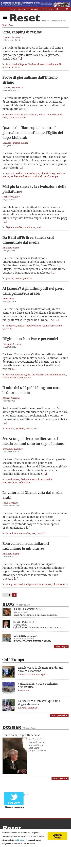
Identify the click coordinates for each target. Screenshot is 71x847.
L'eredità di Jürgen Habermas (21, 735)
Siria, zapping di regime (22, 32)
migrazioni (32, 584)
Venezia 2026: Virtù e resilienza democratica (38, 685)
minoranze (45, 584)
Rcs (35, 428)
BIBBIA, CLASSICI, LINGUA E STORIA (33, 641)
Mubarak (37, 176)
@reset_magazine (14, 807)
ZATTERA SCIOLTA (25, 635)
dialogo (25, 479)
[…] (20, 58)
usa (33, 533)
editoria (10, 428)
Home (13, 9)
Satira (27, 377)
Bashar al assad (37, 64)
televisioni (25, 482)
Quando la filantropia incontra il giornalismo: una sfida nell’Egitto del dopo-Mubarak (32, 132)
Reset (4, 25)
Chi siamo (34, 9)
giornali (20, 428)
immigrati (11, 584)
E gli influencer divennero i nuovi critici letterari (37, 627)
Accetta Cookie (57, 836)
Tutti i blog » (61, 646)
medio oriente (54, 114)
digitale (10, 227)
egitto (9, 173)
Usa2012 (41, 533)
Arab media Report (16, 64)
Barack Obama (14, 533)
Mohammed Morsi (21, 176)
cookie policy (19, 840)
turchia (22, 117)
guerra (9, 278)
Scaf (46, 176)
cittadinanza (12, 479)
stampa (13, 117)
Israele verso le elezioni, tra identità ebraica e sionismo (40, 669)
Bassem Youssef (14, 374)
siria (14, 67)
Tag (10, 25)
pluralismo (59, 584)
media (50, 64)
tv (19, 67)
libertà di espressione (53, 173)
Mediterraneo (10, 482)
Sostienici (47, 9)
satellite (27, 227)
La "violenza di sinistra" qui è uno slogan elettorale (39, 702)
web (39, 227)
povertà (27, 278)
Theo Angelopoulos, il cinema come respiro (36, 615)
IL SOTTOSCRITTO (24, 622)
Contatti (22, 9)
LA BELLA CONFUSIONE (29, 609)
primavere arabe (52, 325)
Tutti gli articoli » (59, 715)
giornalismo (30, 114)
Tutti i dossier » (60, 778)
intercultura (37, 479)
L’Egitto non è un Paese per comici (30, 338)
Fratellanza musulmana (26, 173)
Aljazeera (11, 325)
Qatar (5, 328)
